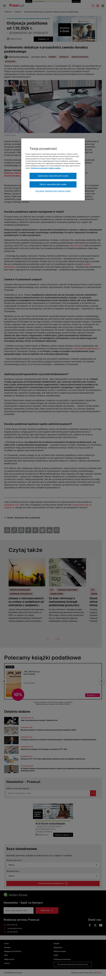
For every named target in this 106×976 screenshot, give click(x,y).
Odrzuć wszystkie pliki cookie (53, 184)
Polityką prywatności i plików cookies (46, 168)
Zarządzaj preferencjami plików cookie (53, 191)
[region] (53, 169)
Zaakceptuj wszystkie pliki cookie (53, 176)
